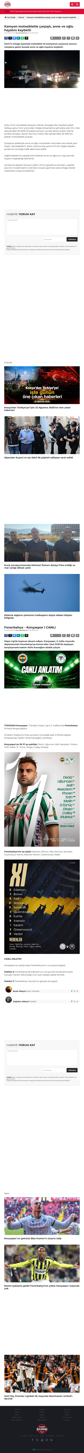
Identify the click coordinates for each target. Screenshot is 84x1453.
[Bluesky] (14, 38)
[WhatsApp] (22, 38)
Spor (16, 1415)
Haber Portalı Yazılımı (44, 1450)
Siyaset (42, 1409)
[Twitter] (10, 38)
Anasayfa (24, 1436)
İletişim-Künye (33, 1436)
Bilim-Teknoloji (16, 1420)
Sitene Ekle (59, 1436)
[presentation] (5, 11)
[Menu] (72, 4)
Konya (67, 1412)
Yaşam (67, 1420)
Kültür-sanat (67, 1417)
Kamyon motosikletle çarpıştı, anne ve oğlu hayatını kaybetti (51, 17)
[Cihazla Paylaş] (26, 38)
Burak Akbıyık (19, 991)
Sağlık (42, 1415)
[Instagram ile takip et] (77, 991)
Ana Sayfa (11, 17)
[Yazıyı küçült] (68, 38)
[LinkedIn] (18, 38)
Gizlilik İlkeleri (50, 1436)
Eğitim (67, 1415)
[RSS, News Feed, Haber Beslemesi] (51, 1440)
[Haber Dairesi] (7, 4)
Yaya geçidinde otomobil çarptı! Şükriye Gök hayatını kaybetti (38, 11)
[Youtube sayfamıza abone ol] (42, 1440)
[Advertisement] (42, 105)
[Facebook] (6, 38)
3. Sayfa (42, 1412)
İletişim (42, 1436)
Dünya (42, 1417)
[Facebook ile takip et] (71, 991)
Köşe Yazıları (42, 1420)
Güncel (21, 17)
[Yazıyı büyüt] (64, 38)
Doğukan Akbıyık (21, 1001)
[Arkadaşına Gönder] (73, 38)
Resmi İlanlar (17, 1417)
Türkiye (16, 1412)
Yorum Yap (57, 38)
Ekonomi (67, 1409)
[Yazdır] (77, 38)
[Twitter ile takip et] (74, 991)
